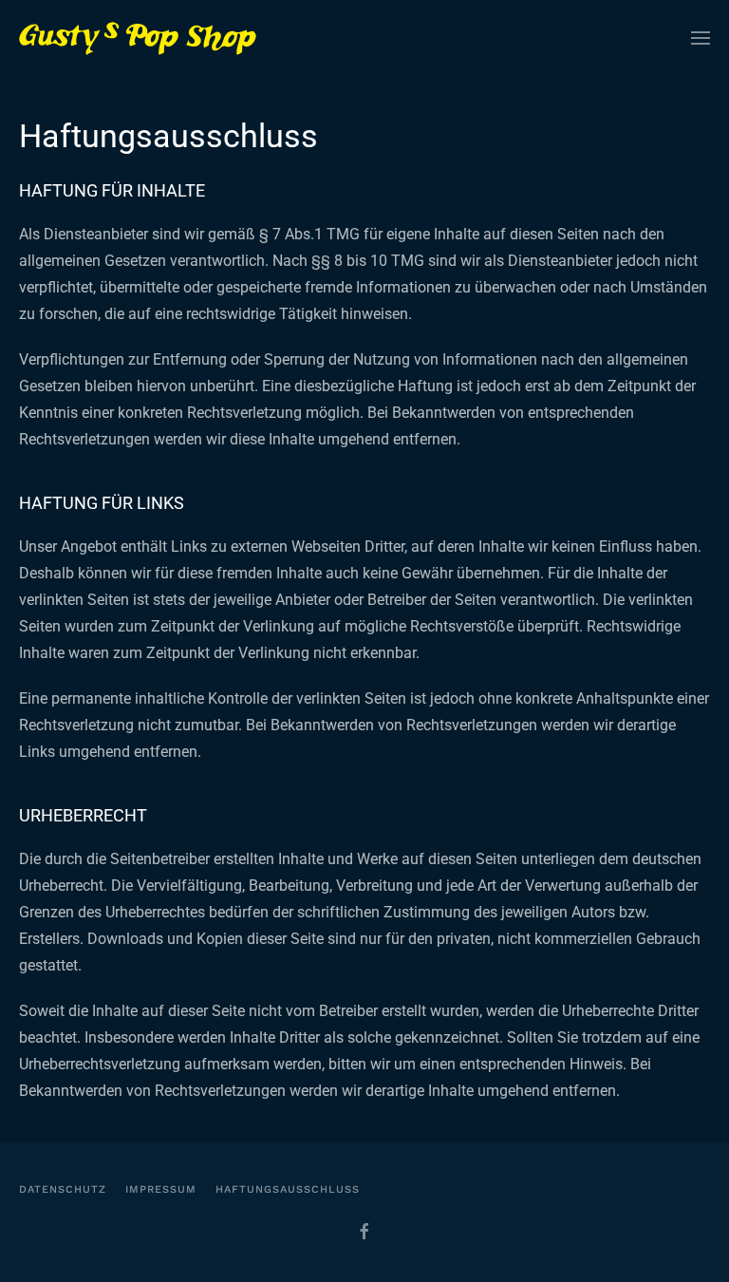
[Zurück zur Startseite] (137, 38)
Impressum (160, 1189)
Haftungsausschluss (287, 1189)
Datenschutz (62, 1189)
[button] (700, 38)
